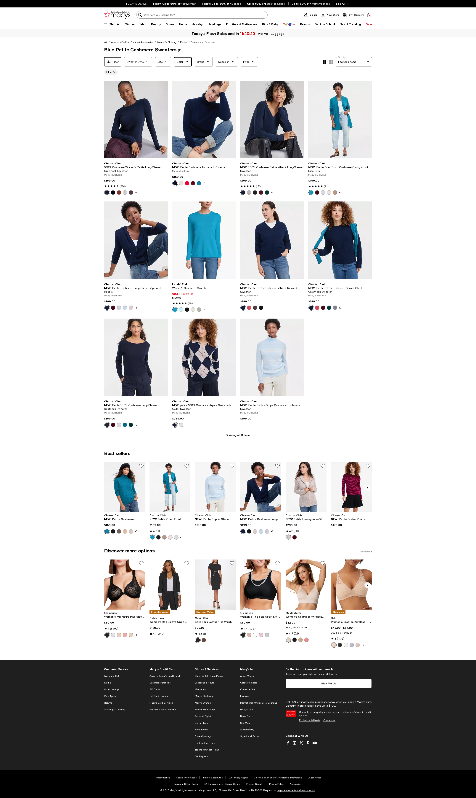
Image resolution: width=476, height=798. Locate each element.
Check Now (329, 720)
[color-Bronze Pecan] (119, 192)
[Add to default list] (141, 466)
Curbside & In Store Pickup (209, 676)
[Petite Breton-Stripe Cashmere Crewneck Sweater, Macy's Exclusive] (351, 487)
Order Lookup (111, 689)
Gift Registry (201, 756)
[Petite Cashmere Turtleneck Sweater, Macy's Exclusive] (124, 487)
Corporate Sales (248, 682)
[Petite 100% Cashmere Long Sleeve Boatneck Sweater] (136, 357)
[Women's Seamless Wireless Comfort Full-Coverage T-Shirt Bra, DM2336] (306, 584)
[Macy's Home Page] (117, 15)
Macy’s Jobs (246, 709)
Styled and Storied (250, 736)
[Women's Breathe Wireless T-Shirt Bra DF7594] (351, 584)
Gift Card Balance (158, 696)
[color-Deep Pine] (267, 192)
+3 (340, 307)
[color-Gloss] (358, 645)
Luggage (277, 33)
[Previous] (108, 119)
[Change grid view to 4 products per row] (324, 62)
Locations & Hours (204, 682)
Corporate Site (247, 689)
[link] (136, 178)
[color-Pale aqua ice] (181, 309)
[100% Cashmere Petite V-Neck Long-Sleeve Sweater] (272, 119)
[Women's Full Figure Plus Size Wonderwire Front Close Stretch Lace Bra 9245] (124, 584)
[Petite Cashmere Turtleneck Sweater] (204, 119)
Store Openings (203, 736)
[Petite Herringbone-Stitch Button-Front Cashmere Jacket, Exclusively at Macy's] (306, 487)
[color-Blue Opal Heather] (199, 183)
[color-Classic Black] (113, 192)
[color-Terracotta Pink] (306, 640)
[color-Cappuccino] (131, 635)
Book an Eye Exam (205, 743)
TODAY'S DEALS (136, 3)
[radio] (107, 192)
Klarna (107, 682)
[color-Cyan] (175, 309)
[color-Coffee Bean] (131, 192)
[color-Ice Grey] (119, 308)
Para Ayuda (110, 696)
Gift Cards (154, 689)
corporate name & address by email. (296, 790)
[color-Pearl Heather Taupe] (131, 531)
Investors (244, 696)
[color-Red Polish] (187, 183)
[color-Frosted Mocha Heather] (119, 531)
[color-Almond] (334, 645)
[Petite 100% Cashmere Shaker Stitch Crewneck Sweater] (340, 240)
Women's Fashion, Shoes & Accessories (132, 42)
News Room (246, 716)
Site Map (245, 723)
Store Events (201, 729)
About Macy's (247, 676)
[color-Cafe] (119, 635)
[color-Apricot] (125, 635)
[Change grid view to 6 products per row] (331, 62)
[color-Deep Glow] (300, 640)
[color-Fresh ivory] (193, 309)
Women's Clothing (166, 42)
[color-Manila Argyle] (181, 425)
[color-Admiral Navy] (107, 192)
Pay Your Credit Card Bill (162, 709)
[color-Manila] (181, 183)
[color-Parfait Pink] (261, 635)
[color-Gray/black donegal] (199, 309)
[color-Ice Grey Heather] (125, 192)
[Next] (163, 119)
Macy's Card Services (161, 703)
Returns (108, 703)
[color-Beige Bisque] (288, 640)
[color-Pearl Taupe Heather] (249, 192)
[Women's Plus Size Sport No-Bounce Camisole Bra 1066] (260, 584)
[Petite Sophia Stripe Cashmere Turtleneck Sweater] (272, 357)
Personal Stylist (203, 716)
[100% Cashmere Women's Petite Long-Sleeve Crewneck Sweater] (136, 119)
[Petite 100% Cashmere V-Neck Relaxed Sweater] (272, 240)
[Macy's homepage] (106, 43)
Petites (183, 42)
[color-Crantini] (193, 183)
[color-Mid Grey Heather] (323, 192)
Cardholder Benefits (160, 682)
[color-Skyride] (125, 308)
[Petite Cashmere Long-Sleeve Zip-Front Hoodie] (136, 240)
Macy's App (201, 689)
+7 (136, 192)
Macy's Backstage (204, 696)
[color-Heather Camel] (335, 192)
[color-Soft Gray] (267, 635)
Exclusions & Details (309, 720)
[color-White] (113, 635)
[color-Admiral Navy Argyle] (175, 425)
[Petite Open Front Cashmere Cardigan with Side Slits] (340, 119)
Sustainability (247, 729)
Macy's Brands (203, 703)
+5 (204, 183)
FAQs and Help (112, 676)
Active (263, 33)
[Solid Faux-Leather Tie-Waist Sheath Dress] (215, 584)
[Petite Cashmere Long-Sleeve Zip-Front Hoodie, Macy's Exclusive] (260, 487)
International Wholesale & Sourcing (258, 703)
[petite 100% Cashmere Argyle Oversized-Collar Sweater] (204, 357)
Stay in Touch (202, 723)
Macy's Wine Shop (205, 709)
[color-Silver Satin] (352, 645)
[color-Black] (187, 309)
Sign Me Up (328, 683)
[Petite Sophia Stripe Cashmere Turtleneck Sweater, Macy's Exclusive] (215, 487)
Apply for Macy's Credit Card (164, 676)
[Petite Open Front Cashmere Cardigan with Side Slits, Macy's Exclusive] (169, 487)
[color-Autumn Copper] (249, 308)
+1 (340, 192)
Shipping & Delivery (114, 709)
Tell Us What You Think (207, 749)
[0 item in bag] (369, 15)
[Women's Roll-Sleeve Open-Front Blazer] (169, 584)
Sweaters (196, 42)
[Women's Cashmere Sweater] (204, 240)
